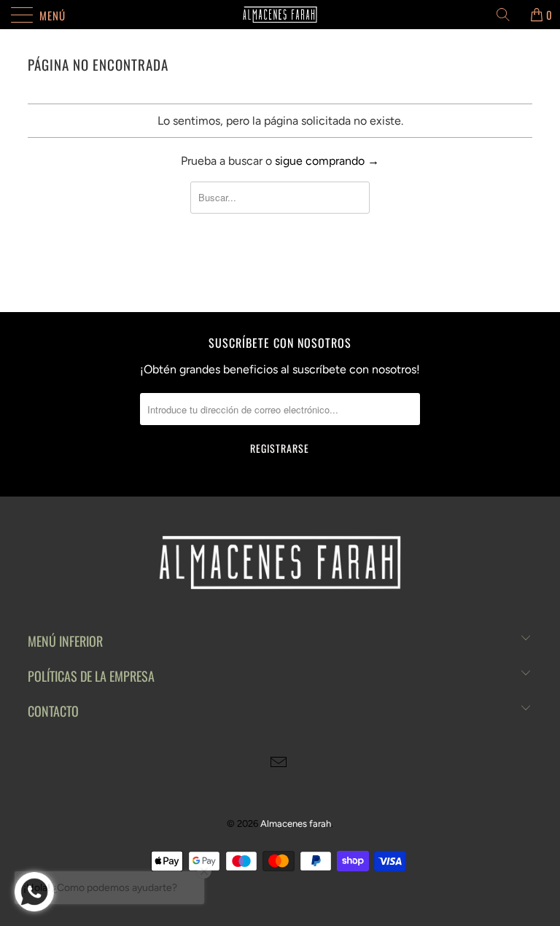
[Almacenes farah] (280, 14)
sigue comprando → (327, 161)
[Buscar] (508, 14)
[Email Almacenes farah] (279, 763)
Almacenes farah (295, 823)
